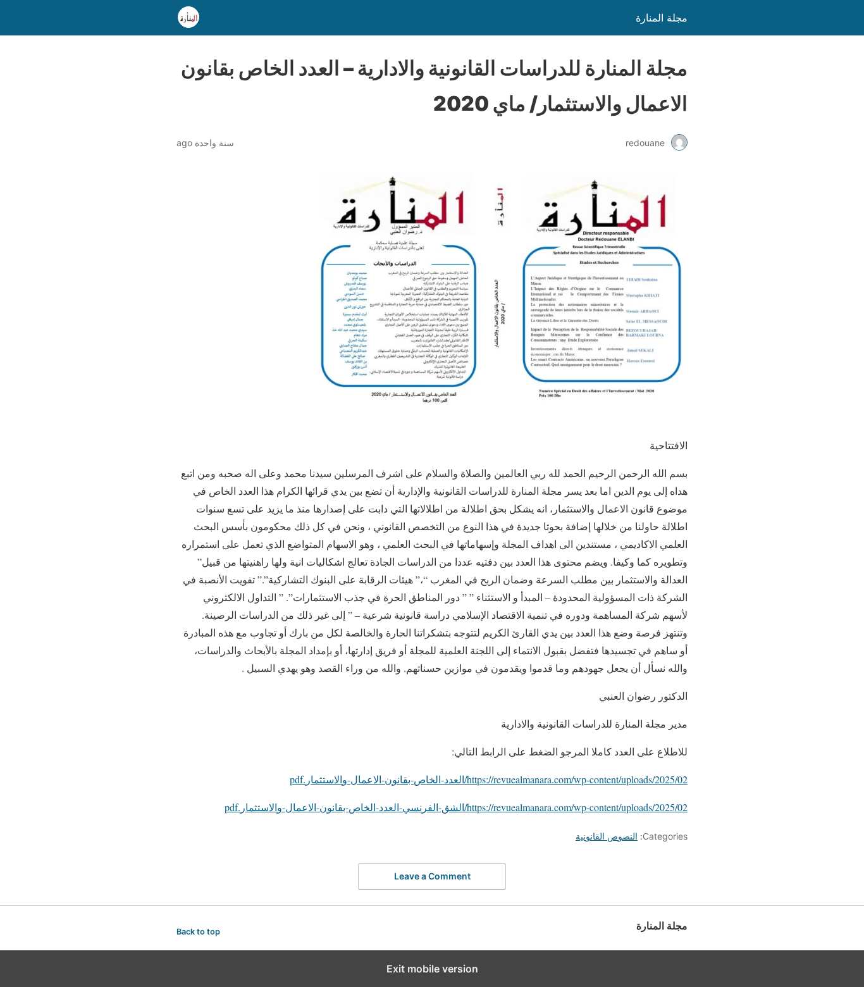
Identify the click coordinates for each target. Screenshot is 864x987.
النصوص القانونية (607, 836)
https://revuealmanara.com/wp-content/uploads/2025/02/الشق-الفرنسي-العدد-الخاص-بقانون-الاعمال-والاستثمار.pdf (456, 807)
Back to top (198, 931)
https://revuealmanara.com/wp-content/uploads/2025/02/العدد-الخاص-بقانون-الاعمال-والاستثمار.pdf (489, 779)
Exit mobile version (432, 968)
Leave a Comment (432, 876)
